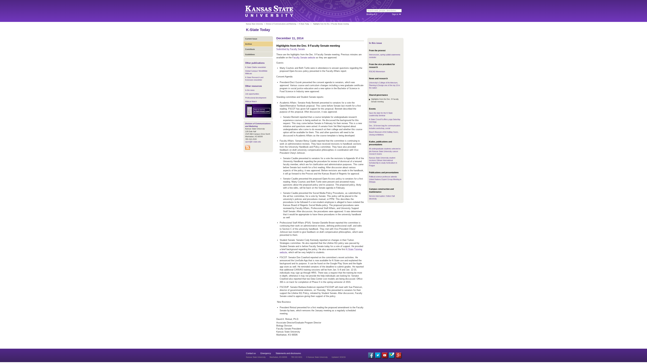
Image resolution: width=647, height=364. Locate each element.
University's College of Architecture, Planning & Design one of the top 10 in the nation (384, 85)
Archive (248, 44)
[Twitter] (377, 355)
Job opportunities (252, 94)
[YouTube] (384, 355)
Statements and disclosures (288, 353)
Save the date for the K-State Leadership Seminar (381, 114)
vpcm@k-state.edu (253, 142)
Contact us (251, 353)
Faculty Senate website (303, 57)
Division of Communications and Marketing (281, 24)
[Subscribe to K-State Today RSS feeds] (247, 149)
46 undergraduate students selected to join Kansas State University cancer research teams (384, 151)
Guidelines (250, 54)
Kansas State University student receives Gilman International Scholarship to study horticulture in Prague (383, 161)
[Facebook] (371, 355)
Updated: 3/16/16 (339, 357)
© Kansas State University (317, 357)
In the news (250, 90)
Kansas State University (273, 11)
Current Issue (251, 39)
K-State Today (304, 24)
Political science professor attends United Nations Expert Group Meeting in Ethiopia (385, 179)
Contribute (250, 49)
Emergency (265, 353)
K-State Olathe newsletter (255, 67)
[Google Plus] (398, 355)
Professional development (255, 98)
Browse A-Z (371, 14)
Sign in (395, 14)
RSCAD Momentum (377, 71)
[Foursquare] (391, 355)
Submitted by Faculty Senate (290, 49)
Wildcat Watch (251, 101)
